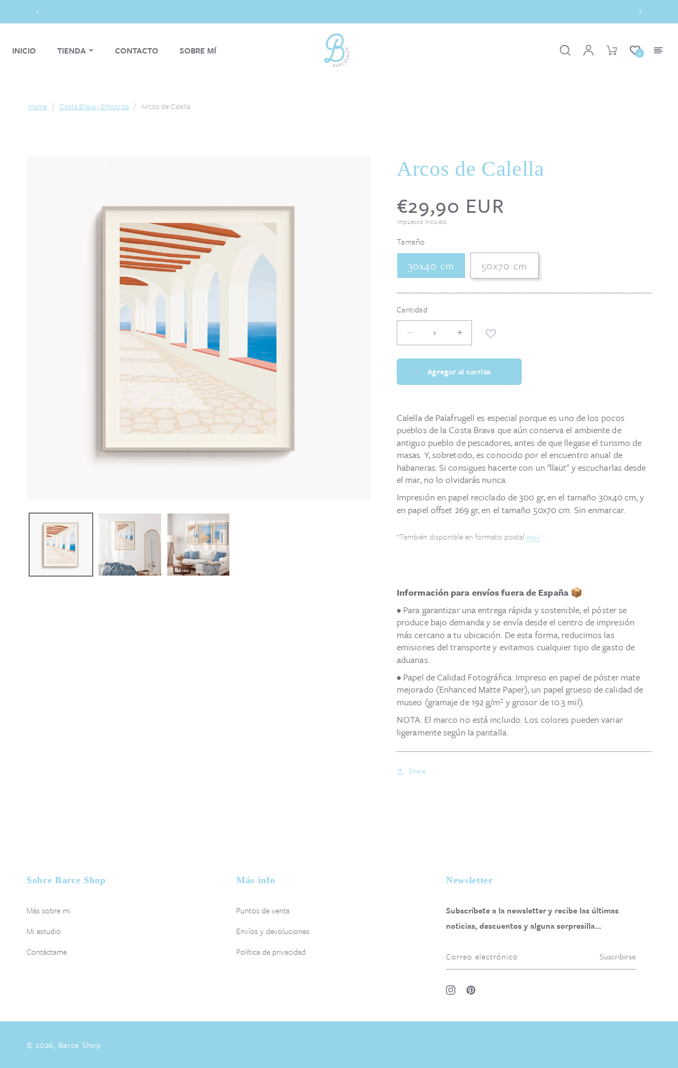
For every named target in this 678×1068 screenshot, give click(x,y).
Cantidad (412, 309)
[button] (75, 50)
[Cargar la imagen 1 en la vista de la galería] (61, 545)
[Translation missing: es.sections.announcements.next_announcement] (640, 11)
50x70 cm (504, 265)
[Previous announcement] (37, 11)
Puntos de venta (263, 910)
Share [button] (417, 771)
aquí (533, 536)
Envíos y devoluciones (272, 931)
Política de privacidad (271, 951)
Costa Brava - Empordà (94, 106)
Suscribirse (618, 956)
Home (37, 106)
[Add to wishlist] (491, 333)
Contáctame (46, 951)
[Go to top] (658, 1033)
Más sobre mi (48, 910)
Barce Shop (79, 1045)
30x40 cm (431, 265)
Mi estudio (43, 931)
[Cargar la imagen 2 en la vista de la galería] (130, 545)
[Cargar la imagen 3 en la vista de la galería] (198, 545)
